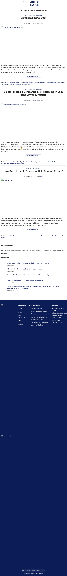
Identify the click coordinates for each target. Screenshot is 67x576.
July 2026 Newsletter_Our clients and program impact (24, 269)
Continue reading (33, 76)
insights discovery (43, 235)
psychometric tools (26, 84)
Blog (19, 320)
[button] (2, 3)
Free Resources (21, 316)
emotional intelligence (40, 82)
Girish (41, 23)
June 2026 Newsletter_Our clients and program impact (25, 281)
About (20, 312)
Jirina (41, 176)
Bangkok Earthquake (29, 82)
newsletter (61, 161)
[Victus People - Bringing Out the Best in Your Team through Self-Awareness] (33, 3)
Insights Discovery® (37, 308)
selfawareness (21, 163)
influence (36, 235)
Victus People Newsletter (33, 15)
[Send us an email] (52, 327)
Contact (20, 324)
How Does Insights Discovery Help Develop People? (33, 171)
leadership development (52, 161)
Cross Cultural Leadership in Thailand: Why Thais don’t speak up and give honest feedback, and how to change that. (33, 287)
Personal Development (33, 168)
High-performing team (9, 84)
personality (18, 84)
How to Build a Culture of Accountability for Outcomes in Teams (28, 263)
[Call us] (55, 327)
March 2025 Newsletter (33, 18)
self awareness (58, 235)
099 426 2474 (59, 308)
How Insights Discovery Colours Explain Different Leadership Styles (29, 275)
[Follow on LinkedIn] (57, 327)
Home (20, 308)
